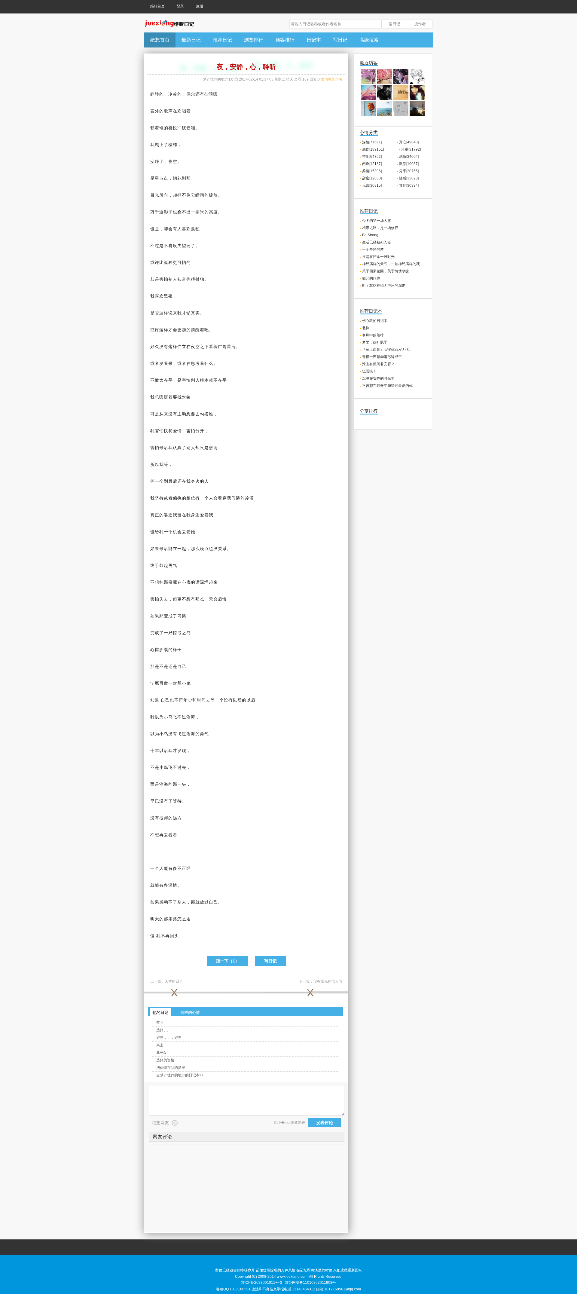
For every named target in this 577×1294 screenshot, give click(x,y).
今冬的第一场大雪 (376, 221)
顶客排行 (285, 39)
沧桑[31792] (411, 149)
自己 (181, 666)
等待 (177, 801)
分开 (199, 430)
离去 (159, 1045)
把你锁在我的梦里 (170, 1068)
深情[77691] (372, 142)
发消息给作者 (331, 79)
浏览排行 (253, 39)
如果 (154, 548)
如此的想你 (371, 278)
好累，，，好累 (169, 1038)
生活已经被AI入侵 (376, 242)
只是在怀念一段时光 (378, 257)
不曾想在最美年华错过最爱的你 (387, 386)
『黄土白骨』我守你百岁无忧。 (387, 349)
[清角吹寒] (400, 98)
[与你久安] (368, 98)
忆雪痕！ (369, 371)
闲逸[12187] (372, 164)
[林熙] (384, 98)
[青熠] (384, 83)
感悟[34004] (409, 156)
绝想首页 (157, 6)
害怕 (163, 279)
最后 (163, 447)
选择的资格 (165, 1060)
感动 (163, 902)
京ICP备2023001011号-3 (261, 1282)
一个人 (206, 498)
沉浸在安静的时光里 (378, 378)
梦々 (159, 1022)
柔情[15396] (372, 171)
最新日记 (191, 39)
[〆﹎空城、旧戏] (417, 83)
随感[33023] (409, 178)
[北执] (400, 114)
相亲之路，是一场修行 (380, 228)
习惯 (181, 615)
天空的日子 (174, 981)
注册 (199, 6)
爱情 (177, 430)
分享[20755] (409, 171)
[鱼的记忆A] (417, 114)
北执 (365, 328)
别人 (172, 279)
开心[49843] (409, 142)
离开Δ (161, 1053)
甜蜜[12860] (372, 178)
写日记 (340, 39)
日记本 (314, 39)
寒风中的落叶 (373, 335)
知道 (181, 279)
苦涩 (233, 79)
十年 (154, 750)
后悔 (222, 599)
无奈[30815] (372, 185)
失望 (181, 245)
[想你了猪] (384, 114)
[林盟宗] (368, 83)
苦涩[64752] (372, 156)
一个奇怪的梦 (373, 249)
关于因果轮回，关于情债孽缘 (385, 271)
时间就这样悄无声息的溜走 (383, 285)
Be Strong (370, 235)
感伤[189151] (373, 149)
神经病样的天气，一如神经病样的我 (391, 264)
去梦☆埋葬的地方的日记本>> (180, 1075)
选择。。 (163, 1030)
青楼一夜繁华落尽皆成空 (382, 357)
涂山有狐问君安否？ (378, 364)
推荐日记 (222, 39)
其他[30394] (409, 185)
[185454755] (417, 98)
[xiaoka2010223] (368, 114)
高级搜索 (369, 39)
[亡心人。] (400, 83)
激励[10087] (409, 164)
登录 (180, 6)
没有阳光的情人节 (327, 981)
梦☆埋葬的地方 (215, 79)
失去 (163, 599)
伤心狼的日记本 (374, 321)
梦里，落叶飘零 (374, 342)
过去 (181, 767)
